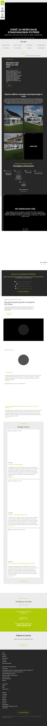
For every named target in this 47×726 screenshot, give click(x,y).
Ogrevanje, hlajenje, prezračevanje (10, 675)
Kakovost (4, 699)
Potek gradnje (5, 704)
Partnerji (4, 702)
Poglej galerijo (23, 291)
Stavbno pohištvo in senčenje (8, 673)
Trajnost (4, 697)
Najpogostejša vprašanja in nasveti (10, 706)
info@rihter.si (23, 613)
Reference (4, 701)
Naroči (9, 314)
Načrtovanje (5, 668)
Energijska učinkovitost (9, 666)
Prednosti (4, 696)
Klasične (4, 654)
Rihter (4, 692)
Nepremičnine (5, 689)
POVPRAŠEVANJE (23, 712)
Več (23, 53)
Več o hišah (25, 229)
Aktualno (5, 683)
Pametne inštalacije (6, 678)
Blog (3, 687)
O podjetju (4, 694)
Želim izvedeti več (23, 189)
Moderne (4, 656)
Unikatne (4, 661)
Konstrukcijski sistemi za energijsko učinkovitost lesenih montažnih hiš (17, 670)
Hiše (3, 653)
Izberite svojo (5, 658)
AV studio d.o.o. (37, 716)
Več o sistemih (43, 262)
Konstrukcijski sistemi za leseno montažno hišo (12, 671)
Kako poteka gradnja (6, 663)
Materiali (4, 680)
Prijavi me (23, 645)
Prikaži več (7, 380)
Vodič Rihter (5, 707)
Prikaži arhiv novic (23, 581)
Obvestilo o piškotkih (6, 717)
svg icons (11, 722)
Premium (4, 659)
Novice (3, 685)
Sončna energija (5, 677)
